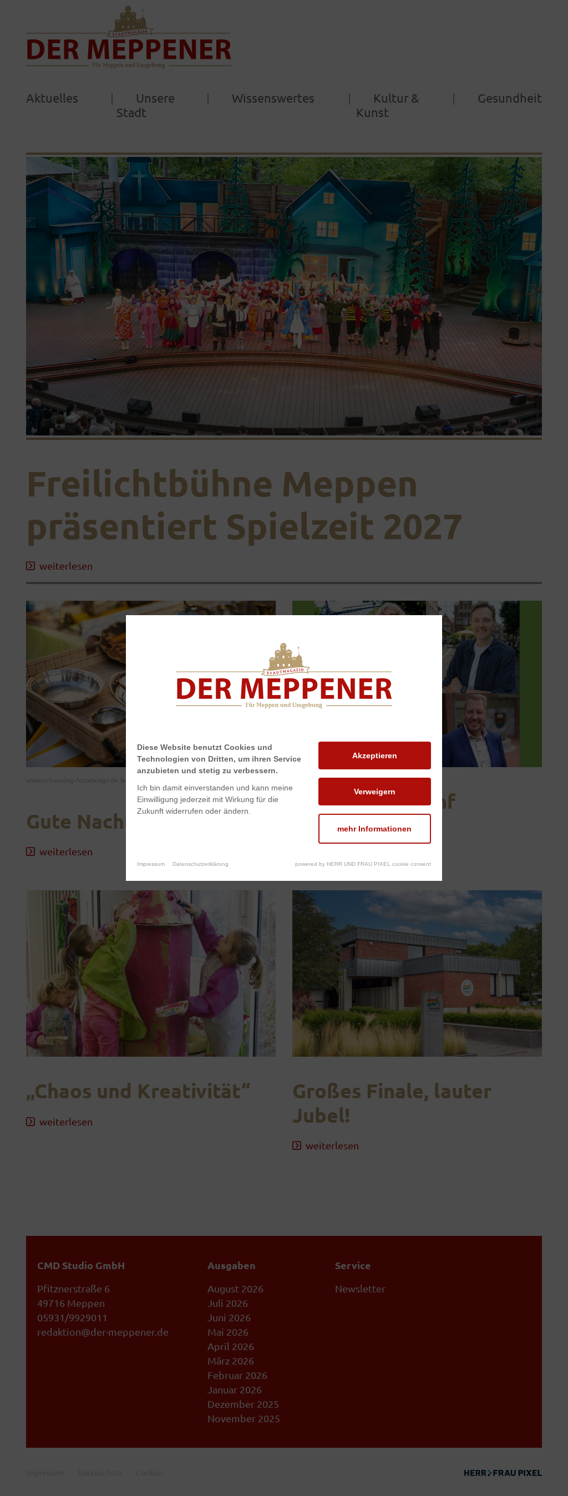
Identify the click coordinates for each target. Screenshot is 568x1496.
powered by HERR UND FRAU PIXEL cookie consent (363, 864)
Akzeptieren (374, 755)
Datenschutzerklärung (201, 864)
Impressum (151, 864)
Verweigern (374, 791)
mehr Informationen (374, 828)
